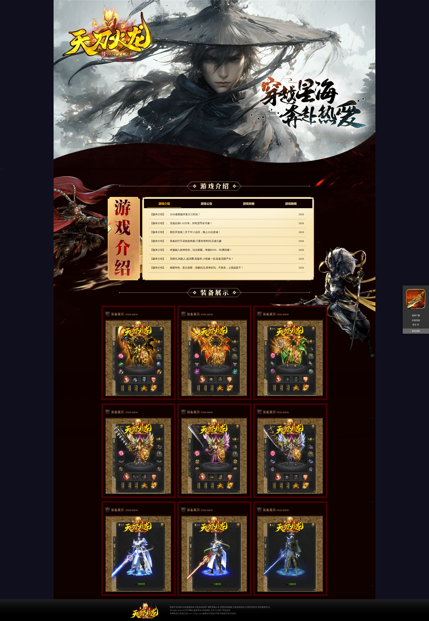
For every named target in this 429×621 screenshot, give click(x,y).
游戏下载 (416, 315)
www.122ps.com (195, 613)
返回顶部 (416, 331)
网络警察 (275, 610)
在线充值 (416, 320)
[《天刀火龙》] (144, 611)
